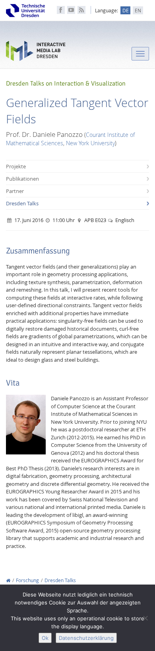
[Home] (8, 580)
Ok (45, 638)
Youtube (71, 10)
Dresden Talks (22, 203)
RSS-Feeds (81, 10)
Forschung (27, 580)
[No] (145, 618)
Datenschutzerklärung (86, 638)
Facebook (61, 10)
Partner (15, 191)
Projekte (16, 166)
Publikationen (22, 178)
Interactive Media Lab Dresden (36, 52)
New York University (90, 143)
